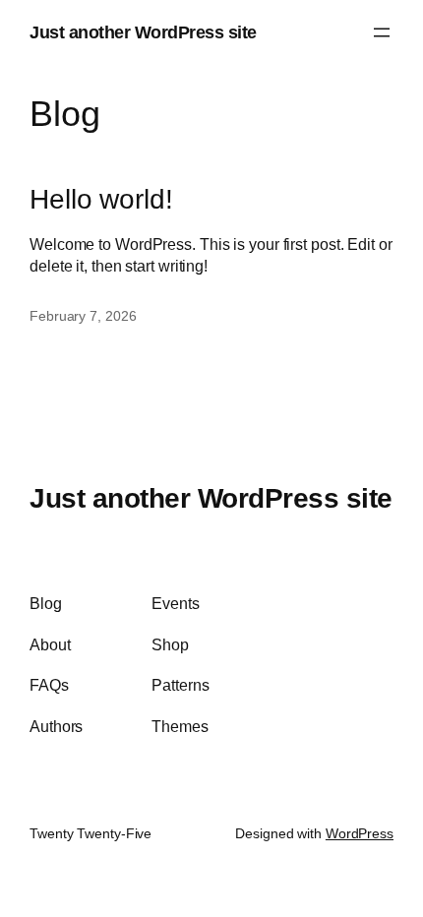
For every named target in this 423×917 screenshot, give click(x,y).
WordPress (359, 833)
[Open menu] (381, 32)
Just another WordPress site (143, 32)
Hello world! (101, 198)
